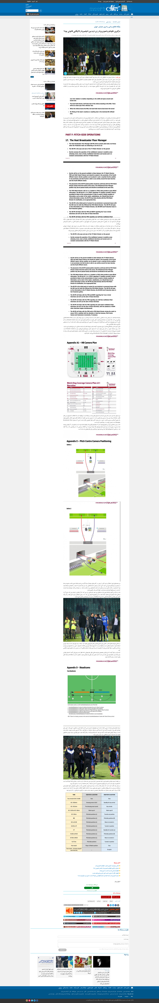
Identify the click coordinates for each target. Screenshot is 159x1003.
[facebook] (37, 1000)
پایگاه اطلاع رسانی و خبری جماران (114, 1000)
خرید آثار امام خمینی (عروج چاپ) (103, 994)
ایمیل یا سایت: (126, 939)
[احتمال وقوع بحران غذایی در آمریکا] (83, 962)
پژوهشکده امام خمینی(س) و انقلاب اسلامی (63, 994)
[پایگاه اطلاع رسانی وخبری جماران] (104, 8)
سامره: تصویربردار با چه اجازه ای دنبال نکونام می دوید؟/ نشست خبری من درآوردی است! (98, 876)
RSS (132, 996)
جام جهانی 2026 (116, 897)
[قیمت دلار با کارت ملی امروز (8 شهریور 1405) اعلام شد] (50, 30)
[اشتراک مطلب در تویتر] (113, 905)
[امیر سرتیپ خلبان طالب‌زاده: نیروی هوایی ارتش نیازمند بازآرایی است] (50, 53)
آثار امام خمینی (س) (120, 1)
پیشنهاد (126, 954)
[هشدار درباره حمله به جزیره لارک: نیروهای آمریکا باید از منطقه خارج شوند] (50, 115)
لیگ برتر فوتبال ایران (91, 901)
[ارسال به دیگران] (118, 905)
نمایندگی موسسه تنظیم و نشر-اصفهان (77, 994)
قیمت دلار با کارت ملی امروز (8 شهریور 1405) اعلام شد (37, 29)
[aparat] (29, 1000)
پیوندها (99, 1)
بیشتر (32, 77)
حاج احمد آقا (104, 991)
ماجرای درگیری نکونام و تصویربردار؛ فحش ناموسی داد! (106, 868)
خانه (132, 17)
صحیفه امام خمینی (126, 991)
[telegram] (32, 1000)
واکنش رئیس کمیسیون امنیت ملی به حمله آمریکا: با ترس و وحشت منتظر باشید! (43, 98)
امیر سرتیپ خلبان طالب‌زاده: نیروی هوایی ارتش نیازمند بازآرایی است (38, 53)
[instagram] (27, 1000)
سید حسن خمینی (80, 991)
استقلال (111, 901)
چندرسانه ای (129, 1)
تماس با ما (120, 996)
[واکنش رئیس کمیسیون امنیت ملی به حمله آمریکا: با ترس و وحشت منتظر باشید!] (50, 95)
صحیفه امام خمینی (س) (108, 1)
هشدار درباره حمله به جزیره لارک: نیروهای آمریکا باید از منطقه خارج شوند (37, 114)
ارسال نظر (62, 950)
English (29, 1)
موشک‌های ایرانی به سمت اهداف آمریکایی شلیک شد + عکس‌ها (37, 85)
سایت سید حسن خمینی (114, 994)
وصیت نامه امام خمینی (91, 991)
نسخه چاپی (108, 22)
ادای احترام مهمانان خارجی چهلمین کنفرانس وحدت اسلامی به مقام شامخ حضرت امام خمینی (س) (37, 71)
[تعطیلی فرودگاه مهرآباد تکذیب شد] (50, 106)
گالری (85, 991)
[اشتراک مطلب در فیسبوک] (115, 905)
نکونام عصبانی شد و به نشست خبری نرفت (109, 871)
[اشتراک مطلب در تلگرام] (110, 905)
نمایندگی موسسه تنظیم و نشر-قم (90, 994)
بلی (91, 888)
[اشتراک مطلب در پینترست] (108, 905)
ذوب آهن (98, 901)
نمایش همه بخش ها (34, 14)
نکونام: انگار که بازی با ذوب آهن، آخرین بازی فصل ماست (105, 873)
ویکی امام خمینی (51, 994)
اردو (36, 1)
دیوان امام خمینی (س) (112, 991)
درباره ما (126, 996)
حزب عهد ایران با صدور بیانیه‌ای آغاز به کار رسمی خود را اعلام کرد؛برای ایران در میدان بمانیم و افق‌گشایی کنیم (45, 972)
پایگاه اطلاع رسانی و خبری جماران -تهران (107, 26)
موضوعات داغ (116, 893)
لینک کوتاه (86, 905)
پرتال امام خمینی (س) (122, 994)
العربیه (33, 1)
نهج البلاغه (74, 991)
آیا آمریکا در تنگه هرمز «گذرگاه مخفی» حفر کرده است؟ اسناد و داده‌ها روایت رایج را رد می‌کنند (64, 972)
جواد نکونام (105, 901)
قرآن (70, 991)
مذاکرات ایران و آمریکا (106, 897)
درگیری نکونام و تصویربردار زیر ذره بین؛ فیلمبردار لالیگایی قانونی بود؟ (92, 31)
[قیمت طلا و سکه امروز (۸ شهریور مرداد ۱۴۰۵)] (50, 62)
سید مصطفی (99, 991)
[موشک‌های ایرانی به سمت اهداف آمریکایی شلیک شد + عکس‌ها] (50, 87)
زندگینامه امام (119, 991)
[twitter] (34, 1000)
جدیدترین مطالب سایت (49, 81)
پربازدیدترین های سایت (49, 25)
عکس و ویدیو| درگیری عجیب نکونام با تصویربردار (107, 866)
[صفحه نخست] (132, 14)
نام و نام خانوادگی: (125, 935)
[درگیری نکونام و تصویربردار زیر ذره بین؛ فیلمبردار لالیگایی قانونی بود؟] (91, 56)
